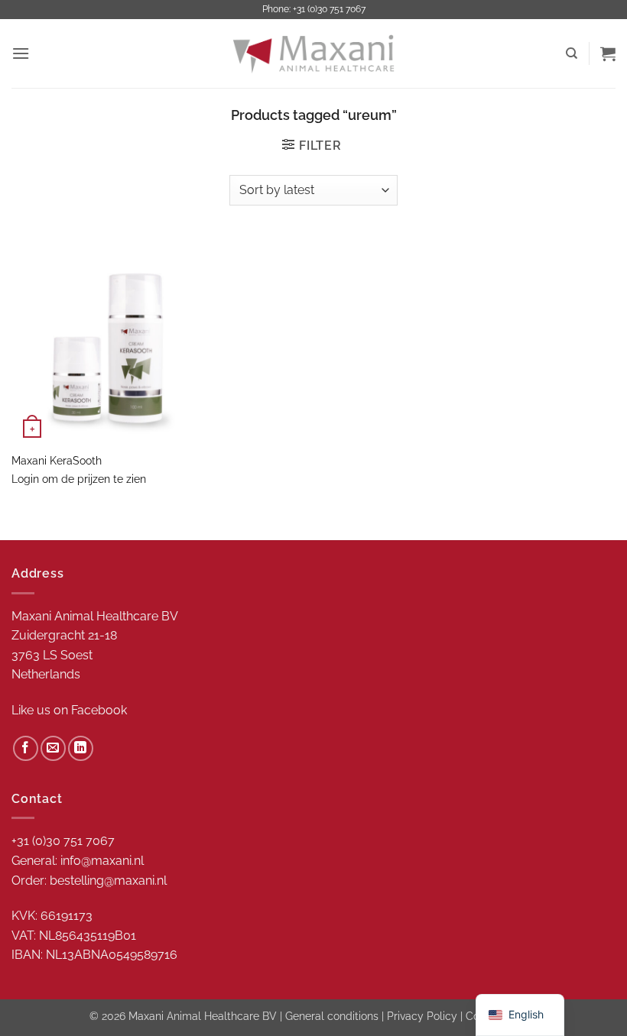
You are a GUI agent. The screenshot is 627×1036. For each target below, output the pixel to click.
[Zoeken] (571, 53)
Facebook (99, 710)
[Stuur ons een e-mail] (53, 748)
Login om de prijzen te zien (78, 478)
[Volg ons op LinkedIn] (80, 748)
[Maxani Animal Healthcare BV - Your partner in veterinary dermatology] (313, 53)
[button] (20, 53)
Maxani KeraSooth (56, 460)
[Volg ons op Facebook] (25, 748)
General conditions (331, 1015)
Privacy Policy (422, 1015)
